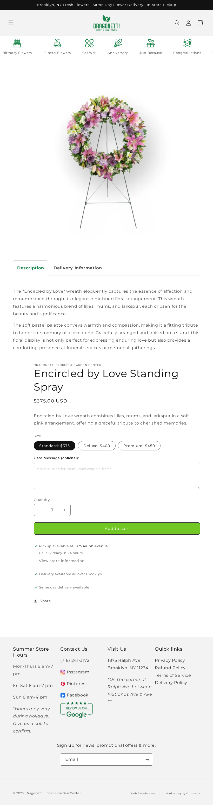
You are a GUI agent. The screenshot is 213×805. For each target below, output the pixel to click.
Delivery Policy (171, 682)
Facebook (78, 695)
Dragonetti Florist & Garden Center (53, 793)
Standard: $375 (54, 445)
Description (30, 267)
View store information (61, 560)
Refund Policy (170, 667)
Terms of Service (173, 675)
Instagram (78, 672)
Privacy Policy (170, 660)
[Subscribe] (147, 759)
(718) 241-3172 (74, 660)
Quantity (42, 500)
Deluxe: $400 (96, 445)
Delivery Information (78, 267)
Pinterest (77, 683)
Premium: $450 (139, 445)
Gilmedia (193, 793)
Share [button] (45, 601)
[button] (11, 22)
